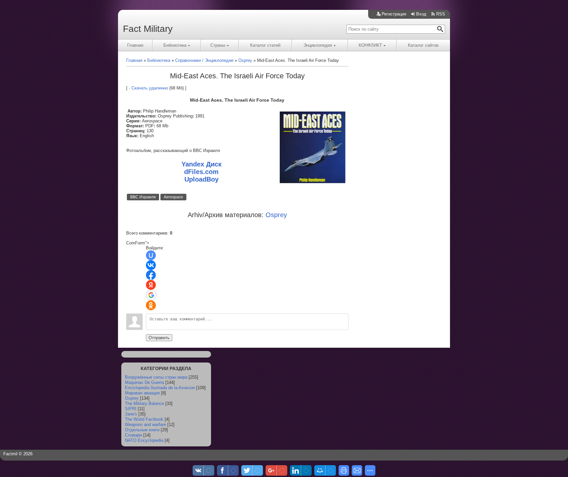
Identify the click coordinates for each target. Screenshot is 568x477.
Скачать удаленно (149, 88)
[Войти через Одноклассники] (151, 305)
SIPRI (130, 408)
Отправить (159, 337)
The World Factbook (144, 419)
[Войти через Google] (151, 295)
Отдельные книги (142, 429)
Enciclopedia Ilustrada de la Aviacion (160, 387)
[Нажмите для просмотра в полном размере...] (312, 181)
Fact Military (148, 29)
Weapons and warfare (145, 424)
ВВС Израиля (143, 197)
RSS (440, 14)
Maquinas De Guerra (144, 382)
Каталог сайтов (423, 45)
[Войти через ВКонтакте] (151, 265)
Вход (421, 14)
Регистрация (394, 14)
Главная (135, 45)
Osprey (132, 398)
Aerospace (173, 197)
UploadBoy (201, 179)
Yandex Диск (201, 164)
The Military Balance (144, 403)
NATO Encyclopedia (144, 440)
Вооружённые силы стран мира (156, 377)
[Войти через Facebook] (151, 275)
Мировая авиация (142, 392)
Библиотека (174, 45)
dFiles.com (201, 171)
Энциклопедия (317, 45)
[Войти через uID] (151, 255)
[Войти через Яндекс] (151, 285)
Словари (133, 435)
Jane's (131, 414)
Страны (217, 45)
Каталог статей (265, 45)
